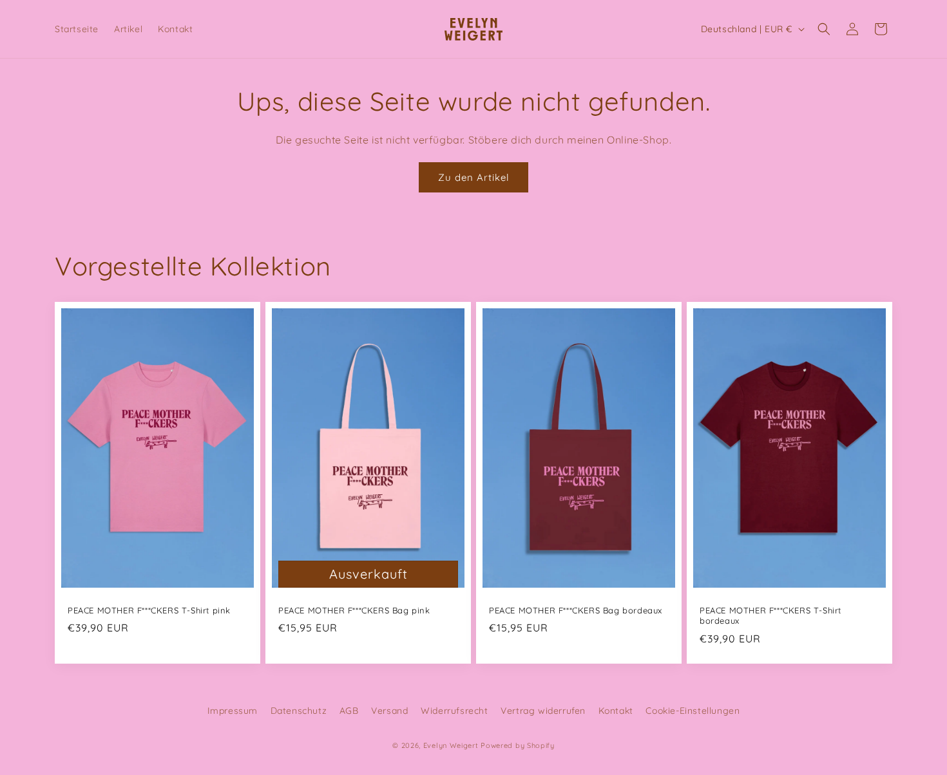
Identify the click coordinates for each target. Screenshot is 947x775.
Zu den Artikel (473, 177)
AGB (349, 710)
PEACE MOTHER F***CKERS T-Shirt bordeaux (770, 615)
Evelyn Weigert (451, 745)
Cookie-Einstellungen (693, 710)
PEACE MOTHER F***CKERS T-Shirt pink (149, 610)
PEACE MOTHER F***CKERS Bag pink (354, 610)
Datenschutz (299, 710)
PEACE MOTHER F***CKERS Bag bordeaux (575, 610)
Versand (389, 710)
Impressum (232, 710)
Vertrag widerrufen (543, 710)
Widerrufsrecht (454, 710)
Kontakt (615, 710)
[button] (824, 29)
